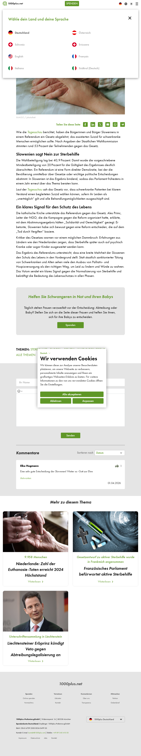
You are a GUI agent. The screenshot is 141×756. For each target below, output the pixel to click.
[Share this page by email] (107, 124)
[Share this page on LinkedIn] (92, 124)
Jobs (45, 738)
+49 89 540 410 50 (61, 733)
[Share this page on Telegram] (122, 124)
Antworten (25, 478)
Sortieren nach (85, 452)
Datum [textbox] (100, 452)
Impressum (23, 738)
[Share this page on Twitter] (100, 124)
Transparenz (86, 703)
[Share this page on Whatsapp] (115, 124)
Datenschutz (35, 738)
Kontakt (58, 703)
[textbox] (70, 410)
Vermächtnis (28, 703)
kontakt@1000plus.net (36, 733)
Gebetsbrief (115, 703)
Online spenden (29, 698)
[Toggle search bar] (125, 3)
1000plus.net (70, 683)
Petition (115, 698)
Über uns (86, 698)
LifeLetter (58, 698)
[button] (45, 353)
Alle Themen (25, 355)
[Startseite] (13, 4)
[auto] (131, 3)
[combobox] (110, 453)
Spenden (72, 3)
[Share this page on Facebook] (85, 124)
